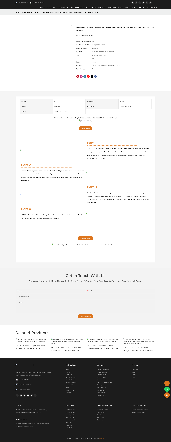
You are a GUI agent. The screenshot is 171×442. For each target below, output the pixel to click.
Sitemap (101, 438)
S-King (17, 12)
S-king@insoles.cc (24, 390)
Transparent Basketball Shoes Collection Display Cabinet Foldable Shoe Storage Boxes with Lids (102, 347)
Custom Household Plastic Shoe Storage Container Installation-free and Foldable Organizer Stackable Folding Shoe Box (138, 349)
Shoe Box (37, 12)
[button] (156, 7)
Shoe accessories (27, 12)
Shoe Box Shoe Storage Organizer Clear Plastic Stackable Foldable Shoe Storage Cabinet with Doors (66, 349)
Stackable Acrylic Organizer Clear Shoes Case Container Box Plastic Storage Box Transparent (30, 347)
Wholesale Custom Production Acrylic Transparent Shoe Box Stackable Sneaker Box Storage (71, 12)
